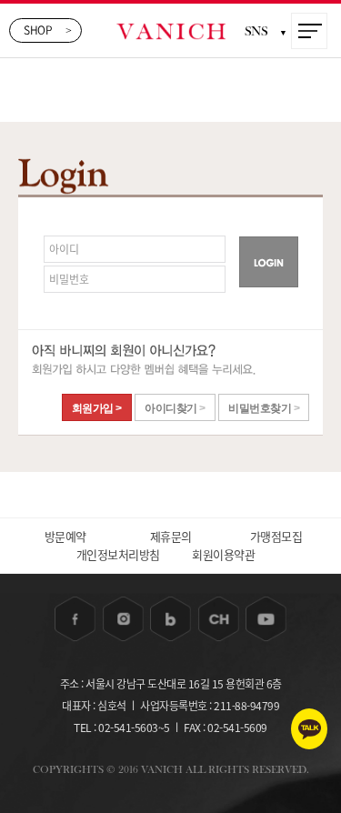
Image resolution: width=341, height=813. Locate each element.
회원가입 (97, 408)
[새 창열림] (75, 619)
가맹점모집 (276, 536)
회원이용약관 (223, 554)
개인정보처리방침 (118, 554)
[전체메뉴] (310, 32)
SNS (266, 31)
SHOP (48, 30)
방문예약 (65, 536)
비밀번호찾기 (263, 408)
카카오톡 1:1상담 (309, 728)
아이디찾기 (175, 408)
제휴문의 (171, 536)
